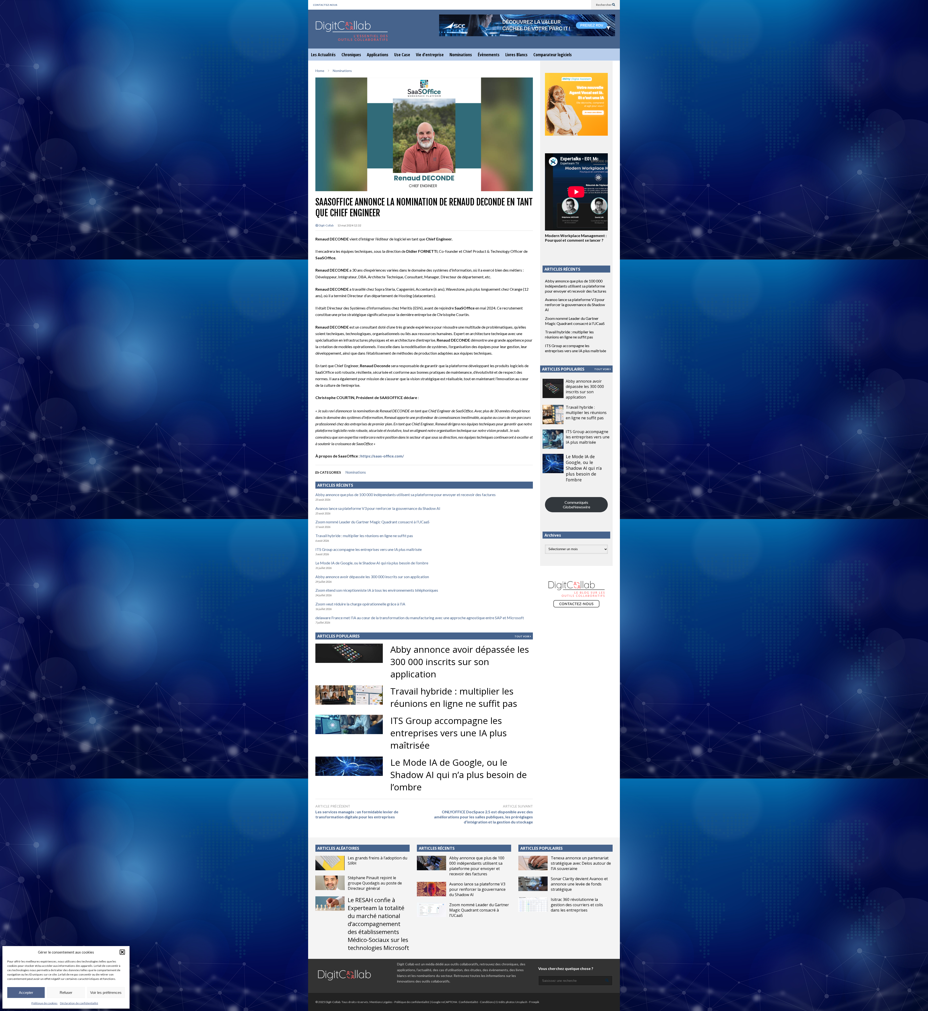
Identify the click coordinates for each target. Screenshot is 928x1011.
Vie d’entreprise (430, 54)
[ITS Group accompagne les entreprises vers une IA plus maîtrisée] (553, 439)
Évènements (489, 54)
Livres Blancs (516, 54)
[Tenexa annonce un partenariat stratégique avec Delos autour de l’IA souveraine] (533, 863)
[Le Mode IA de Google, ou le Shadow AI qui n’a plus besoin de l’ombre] (553, 463)
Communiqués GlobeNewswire (576, 504)
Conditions (487, 1002)
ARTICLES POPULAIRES (338, 636)
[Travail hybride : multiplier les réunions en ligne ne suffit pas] (553, 414)
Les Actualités (323, 54)
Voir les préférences (106, 992)
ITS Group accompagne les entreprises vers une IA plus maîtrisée (368, 549)
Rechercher (604, 5)
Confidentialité (468, 1002)
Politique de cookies (44, 1003)
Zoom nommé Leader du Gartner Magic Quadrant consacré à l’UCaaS (372, 522)
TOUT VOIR (522, 636)
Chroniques (351, 54)
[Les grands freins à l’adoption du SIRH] (330, 863)
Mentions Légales (381, 1002)
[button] (122, 952)
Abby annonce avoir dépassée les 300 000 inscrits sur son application (372, 576)
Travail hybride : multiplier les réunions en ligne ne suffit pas (364, 535)
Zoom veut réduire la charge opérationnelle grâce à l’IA (360, 604)
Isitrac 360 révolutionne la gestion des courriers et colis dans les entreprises (577, 905)
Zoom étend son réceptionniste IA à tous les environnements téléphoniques (376, 590)
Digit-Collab (326, 225)
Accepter (26, 992)
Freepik (534, 1002)
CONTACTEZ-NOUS (325, 4)
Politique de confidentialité (411, 1002)
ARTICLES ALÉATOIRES (338, 848)
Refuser (66, 992)
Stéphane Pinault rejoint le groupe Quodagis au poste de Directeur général (375, 883)
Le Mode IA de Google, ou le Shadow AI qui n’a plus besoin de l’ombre (371, 563)
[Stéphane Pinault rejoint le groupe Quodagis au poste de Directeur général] (330, 883)
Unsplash (521, 1002)
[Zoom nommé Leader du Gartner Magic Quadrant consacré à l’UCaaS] (431, 910)
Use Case (402, 54)
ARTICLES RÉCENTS (437, 848)
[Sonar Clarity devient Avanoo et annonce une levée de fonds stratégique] (533, 884)
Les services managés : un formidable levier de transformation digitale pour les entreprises (356, 814)
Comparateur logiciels (552, 54)
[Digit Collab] (351, 35)
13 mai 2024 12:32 (349, 225)
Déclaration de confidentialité (79, 1003)
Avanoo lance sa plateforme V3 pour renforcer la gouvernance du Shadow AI (377, 508)
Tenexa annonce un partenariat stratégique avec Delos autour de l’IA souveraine (581, 863)
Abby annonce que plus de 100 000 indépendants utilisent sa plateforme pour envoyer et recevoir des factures (405, 494)
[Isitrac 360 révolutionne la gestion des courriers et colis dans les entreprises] (533, 904)
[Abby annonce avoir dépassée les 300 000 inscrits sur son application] (553, 388)
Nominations (461, 54)
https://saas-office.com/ (382, 456)
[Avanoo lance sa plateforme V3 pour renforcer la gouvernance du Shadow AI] (431, 889)
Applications (377, 54)
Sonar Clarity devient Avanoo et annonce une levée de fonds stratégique (579, 884)
